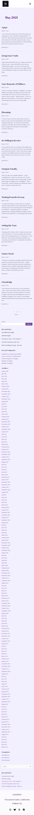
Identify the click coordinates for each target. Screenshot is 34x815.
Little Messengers (6, 335)
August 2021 (5, 522)
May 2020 (4, 560)
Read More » (5, 47)
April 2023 (4, 472)
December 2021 (6, 512)
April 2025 (4, 411)
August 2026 (5, 371)
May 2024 (4, 439)
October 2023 (5, 457)
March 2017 (5, 656)
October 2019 (5, 578)
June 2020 (4, 558)
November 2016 (6, 666)
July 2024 (4, 434)
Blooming (6, 112)
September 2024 (6, 429)
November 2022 (6, 485)
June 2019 (4, 588)
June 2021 (4, 527)
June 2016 (4, 679)
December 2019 (6, 573)
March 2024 (5, 444)
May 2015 (4, 711)
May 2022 (4, 500)
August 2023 (5, 462)
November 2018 (6, 606)
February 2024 (5, 447)
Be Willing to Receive (11, 140)
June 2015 (4, 709)
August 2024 (5, 431)
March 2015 (5, 717)
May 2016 (4, 681)
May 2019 (4, 590)
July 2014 (4, 737)
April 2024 (4, 442)
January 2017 (5, 661)
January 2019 (5, 601)
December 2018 (6, 603)
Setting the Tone (9, 225)
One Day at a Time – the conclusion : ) (12, 339)
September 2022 (6, 490)
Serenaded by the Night (8, 332)
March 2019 (5, 595)
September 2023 (6, 459)
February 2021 (5, 537)
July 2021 (4, 525)
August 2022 (5, 492)
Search (3, 321)
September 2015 (6, 701)
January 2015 (5, 722)
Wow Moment (5, 757)
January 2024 (5, 449)
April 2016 (4, 684)
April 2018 (4, 623)
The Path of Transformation (13, 356)
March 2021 (5, 535)
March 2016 (5, 686)
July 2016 (4, 676)
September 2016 (6, 671)
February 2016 (5, 689)
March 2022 (5, 505)
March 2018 (5, 626)
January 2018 (5, 631)
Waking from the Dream (13, 197)
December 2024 (6, 421)
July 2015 (4, 706)
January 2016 (5, 691)
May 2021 (4, 530)
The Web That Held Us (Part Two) (10, 342)
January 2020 (5, 570)
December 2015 (6, 694)
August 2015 (5, 704)
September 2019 (6, 580)
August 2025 (5, 401)
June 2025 (4, 406)
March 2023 (5, 474)
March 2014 (5, 747)
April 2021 (4, 532)
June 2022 (4, 497)
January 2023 (5, 479)
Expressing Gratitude (16, 354)
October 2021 (5, 517)
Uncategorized (5, 755)
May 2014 (4, 742)
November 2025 (6, 394)
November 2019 (6, 575)
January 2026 (5, 389)
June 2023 (4, 467)
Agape (5, 27)
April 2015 (4, 714)
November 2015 (6, 696)
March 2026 (5, 384)
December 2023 (6, 452)
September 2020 (6, 550)
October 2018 (5, 608)
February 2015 (5, 719)
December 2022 (6, 482)
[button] (30, 3)
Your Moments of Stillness (14, 84)
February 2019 (5, 598)
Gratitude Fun (5, 354)
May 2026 (4, 379)
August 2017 (5, 643)
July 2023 (4, 464)
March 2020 (5, 565)
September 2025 (6, 399)
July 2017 (4, 646)
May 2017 (4, 651)
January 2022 (5, 510)
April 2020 (4, 563)
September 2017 (6, 641)
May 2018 (4, 621)
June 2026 (4, 376)
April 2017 (4, 653)
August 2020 (5, 553)
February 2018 (5, 628)
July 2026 (4, 373)
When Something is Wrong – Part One (12, 345)
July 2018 (4, 616)
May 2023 (4, 469)
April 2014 (4, 744)
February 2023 (5, 477)
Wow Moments (6, 760)
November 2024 (6, 424)
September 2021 (6, 520)
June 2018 (4, 618)
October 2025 (5, 396)
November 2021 (6, 515)
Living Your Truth (10, 55)
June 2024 (4, 437)
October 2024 (5, 426)
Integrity (16, 358)
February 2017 (5, 659)
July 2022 (4, 495)
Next (17, 314)
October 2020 (5, 548)
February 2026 (5, 386)
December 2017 (6, 633)
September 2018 (6, 611)
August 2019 (5, 583)
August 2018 (5, 613)
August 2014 (5, 734)
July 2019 (4, 585)
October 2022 (5, 487)
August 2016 (5, 674)
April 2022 (4, 502)
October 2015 (5, 699)
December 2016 (6, 664)
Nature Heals (8, 253)
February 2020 (5, 568)
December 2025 (6, 391)
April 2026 (4, 381)
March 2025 (5, 414)
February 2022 (5, 507)
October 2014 (5, 729)
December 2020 (6, 543)
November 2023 (6, 454)
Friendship (7, 282)
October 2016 (5, 669)
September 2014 (6, 732)
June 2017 (4, 648)
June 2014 (4, 739)
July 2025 (4, 404)
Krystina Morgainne (7, 358)
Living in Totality (9, 169)
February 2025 (5, 416)
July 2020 (4, 555)
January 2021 (5, 540)
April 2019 (4, 593)
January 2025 (5, 419)
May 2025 (4, 409)
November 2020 (6, 545)
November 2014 (6, 727)
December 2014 (6, 724)
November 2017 (6, 636)
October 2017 (5, 638)
